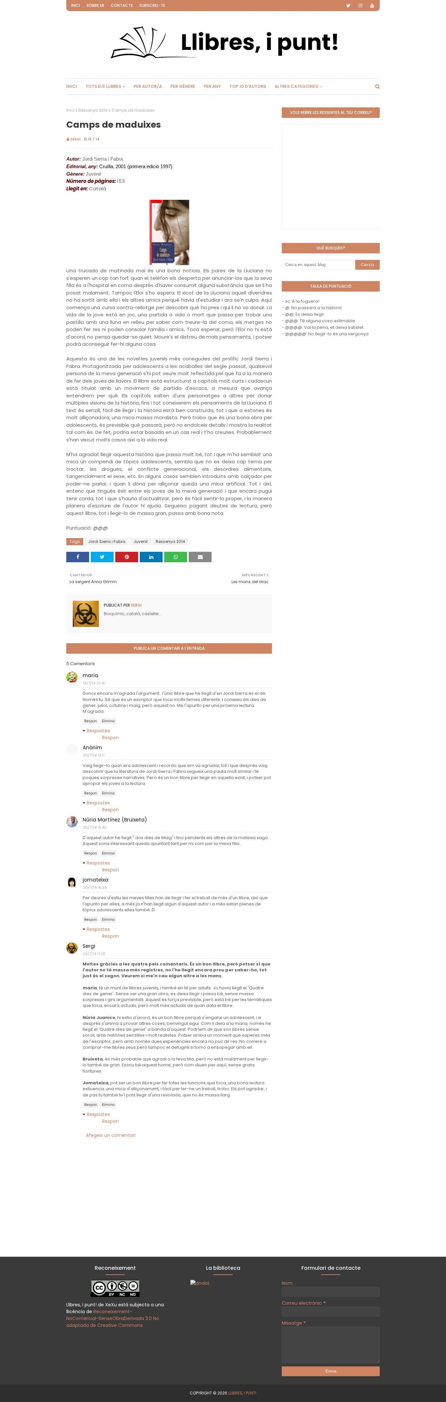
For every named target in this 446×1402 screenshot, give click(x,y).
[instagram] (360, 5)
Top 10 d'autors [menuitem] (248, 86)
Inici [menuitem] (71, 86)
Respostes (98, 730)
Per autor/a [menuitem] (148, 86)
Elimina (108, 721)
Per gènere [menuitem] (182, 86)
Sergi (75, 139)
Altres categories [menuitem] (296, 86)
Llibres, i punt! (242, 1393)
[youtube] (372, 5)
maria (90, 675)
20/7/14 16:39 (95, 887)
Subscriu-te (152, 5)
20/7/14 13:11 (93, 755)
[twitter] (348, 5)
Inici (75, 5)
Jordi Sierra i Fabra (106, 541)
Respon (90, 721)
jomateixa (95, 879)
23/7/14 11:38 (94, 953)
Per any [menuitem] (212, 86)
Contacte (122, 5)
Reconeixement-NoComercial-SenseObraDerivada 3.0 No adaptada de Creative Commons (112, 1318)
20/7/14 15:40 (95, 827)
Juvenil (141, 541)
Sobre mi (95, 5)
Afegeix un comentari (110, 1135)
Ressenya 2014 (93, 110)
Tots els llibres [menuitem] (103, 86)
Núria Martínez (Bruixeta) (115, 819)
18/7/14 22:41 (94, 683)
